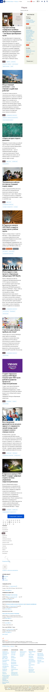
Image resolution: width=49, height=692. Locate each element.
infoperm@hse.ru (8, 590)
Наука (21, 650)
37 (17, 522)
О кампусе (5, 650)
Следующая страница (15, 516)
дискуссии (13, 61)
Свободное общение (6, 538)
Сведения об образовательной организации (5, 653)
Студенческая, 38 (10, 629)
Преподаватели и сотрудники (5, 667)
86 (13, 524)
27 (15, 520)
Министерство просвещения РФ (40, 658)
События (4, 546)
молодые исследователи (8, 206)
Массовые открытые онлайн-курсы (40, 661)
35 (13, 522)
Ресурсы (31, 650)
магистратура (15, 64)
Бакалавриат (4, 553)
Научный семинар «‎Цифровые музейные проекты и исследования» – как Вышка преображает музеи (11, 31)
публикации (15, 453)
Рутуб (5, 578)
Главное (3, 549)
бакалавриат (8, 594)
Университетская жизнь (7, 540)
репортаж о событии (7, 64)
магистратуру (14, 594)
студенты (8, 61)
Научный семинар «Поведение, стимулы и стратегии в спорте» (30, 21)
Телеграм (6, 580)
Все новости (4, 527)
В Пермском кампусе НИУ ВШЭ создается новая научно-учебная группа (10, 228)
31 (5, 522)
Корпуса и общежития (4, 673)
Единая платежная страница (5, 683)
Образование (5, 531)
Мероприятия (30, 14)
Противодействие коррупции (5, 661)
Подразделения (5, 664)
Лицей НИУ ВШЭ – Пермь (7, 620)
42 (9, 524)
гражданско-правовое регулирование (10, 117)
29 (19, 520)
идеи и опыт (8, 161)
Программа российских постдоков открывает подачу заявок (10, 184)
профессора (14, 161)
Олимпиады (13, 654)
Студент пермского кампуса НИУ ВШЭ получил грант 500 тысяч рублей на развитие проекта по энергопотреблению (11, 379)
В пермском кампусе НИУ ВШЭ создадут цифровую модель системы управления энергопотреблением (11, 478)
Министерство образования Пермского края (32, 670)
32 (7, 522)
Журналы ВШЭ (31, 654)
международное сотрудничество (9, 511)
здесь (30, 687)
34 (11, 522)
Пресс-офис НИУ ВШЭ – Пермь (8, 627)
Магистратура (5, 551)
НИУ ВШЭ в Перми (5, 646)
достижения (5, 251)
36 (15, 522)
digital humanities (6, 66)
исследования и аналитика (11, 115)
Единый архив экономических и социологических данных (32, 661)
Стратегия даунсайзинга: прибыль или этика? (11, 331)
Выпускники (4, 547)
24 (9, 520)
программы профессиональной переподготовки (15, 604)
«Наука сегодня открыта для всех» (11, 139)
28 (17, 520)
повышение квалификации (31, 604)
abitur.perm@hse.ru (8, 599)
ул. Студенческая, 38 (13, 586)
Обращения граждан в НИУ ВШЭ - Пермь (5, 657)
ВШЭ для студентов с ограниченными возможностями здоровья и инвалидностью (6, 678)
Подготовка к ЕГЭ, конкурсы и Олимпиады (10, 613)
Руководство (4, 663)
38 (19, 522)
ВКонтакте (6, 576)
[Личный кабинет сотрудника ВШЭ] (44, 1)
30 (3, 522)
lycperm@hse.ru (8, 622)
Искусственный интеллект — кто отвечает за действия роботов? (10, 88)
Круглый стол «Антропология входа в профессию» (30, 51)
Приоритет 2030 (5, 542)
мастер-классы (6, 311)
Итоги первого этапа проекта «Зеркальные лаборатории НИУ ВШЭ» (11, 274)
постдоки (15, 206)
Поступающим (5, 529)
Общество (4, 537)
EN (39, 1)
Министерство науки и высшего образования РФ (40, 654)
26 (13, 520)
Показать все (30, 61)
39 (3, 524)
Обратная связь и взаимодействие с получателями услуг (14, 673)
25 (11, 520)
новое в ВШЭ (11, 251)
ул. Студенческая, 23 (13, 606)
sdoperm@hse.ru (8, 608)
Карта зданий (5, 634)
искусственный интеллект (8, 119)
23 (7, 520)
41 (7, 524)
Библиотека (31, 667)
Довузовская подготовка (7, 611)
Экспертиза (4, 535)
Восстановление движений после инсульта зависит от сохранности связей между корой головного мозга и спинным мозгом (11, 427)
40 (5, 524)
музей (12, 66)
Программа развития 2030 (7, 544)
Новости (12, 646)
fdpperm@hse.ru (8, 618)
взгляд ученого (6, 163)
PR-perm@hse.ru (8, 632)
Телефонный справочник (4, 670)
